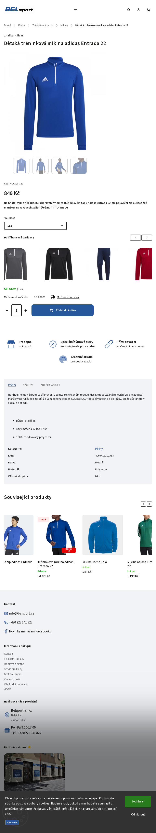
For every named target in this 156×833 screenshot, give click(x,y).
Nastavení (12, 822)
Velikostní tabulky (14, 659)
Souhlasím (138, 801)
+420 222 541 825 (20, 622)
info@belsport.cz (21, 613)
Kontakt (8, 654)
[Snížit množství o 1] (7, 310)
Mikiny (99, 449)
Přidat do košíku (66, 310)
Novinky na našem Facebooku (30, 631)
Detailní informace (54, 207)
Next (147, 238)
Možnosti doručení (68, 297)
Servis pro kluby (13, 669)
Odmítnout (138, 814)
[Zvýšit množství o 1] (25, 310)
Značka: (13, 36)
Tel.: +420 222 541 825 (26, 733)
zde (7, 814)
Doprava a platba (14, 664)
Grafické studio (13, 674)
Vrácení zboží (12, 679)
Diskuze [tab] (28, 385)
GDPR (7, 689)
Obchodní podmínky (16, 684)
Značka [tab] (50, 385)
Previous (135, 238)
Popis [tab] (12, 385)
